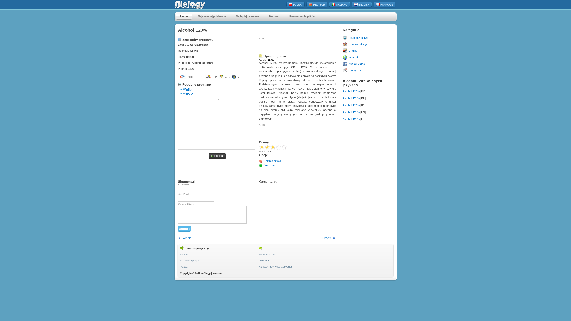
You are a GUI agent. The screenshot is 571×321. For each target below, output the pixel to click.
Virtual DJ (185, 254)
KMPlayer (264, 260)
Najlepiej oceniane (247, 16)
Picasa (183, 266)
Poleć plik (269, 165)
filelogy (199, 5)
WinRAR (188, 93)
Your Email (183, 194)
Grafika (353, 50)
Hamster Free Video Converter (275, 266)
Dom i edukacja (358, 44)
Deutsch (318, 4)
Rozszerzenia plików (302, 16)
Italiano (341, 4)
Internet (353, 57)
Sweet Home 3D (267, 254)
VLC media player (189, 260)
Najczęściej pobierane (212, 16)
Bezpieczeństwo (358, 37)
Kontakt (274, 16)
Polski (297, 4)
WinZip (187, 89)
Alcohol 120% (351, 91)
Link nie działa (272, 161)
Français (386, 4)
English (363, 4)
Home (184, 16)
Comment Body (186, 204)
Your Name (183, 184)
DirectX (326, 238)
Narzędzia (355, 70)
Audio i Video (357, 64)
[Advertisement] (216, 123)
